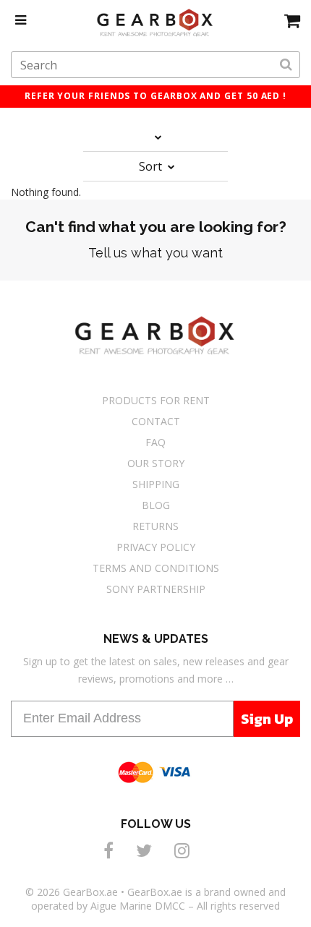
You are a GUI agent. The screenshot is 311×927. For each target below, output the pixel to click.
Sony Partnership (155, 589)
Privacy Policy (155, 547)
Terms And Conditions (156, 568)
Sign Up (267, 719)
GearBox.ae (90, 892)
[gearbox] (292, 20)
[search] (286, 65)
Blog (156, 505)
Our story (155, 463)
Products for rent (156, 400)
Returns (155, 526)
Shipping (155, 484)
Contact (156, 421)
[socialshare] (110, 850)
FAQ (155, 442)
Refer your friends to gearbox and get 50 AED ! (155, 96)
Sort (152, 166)
